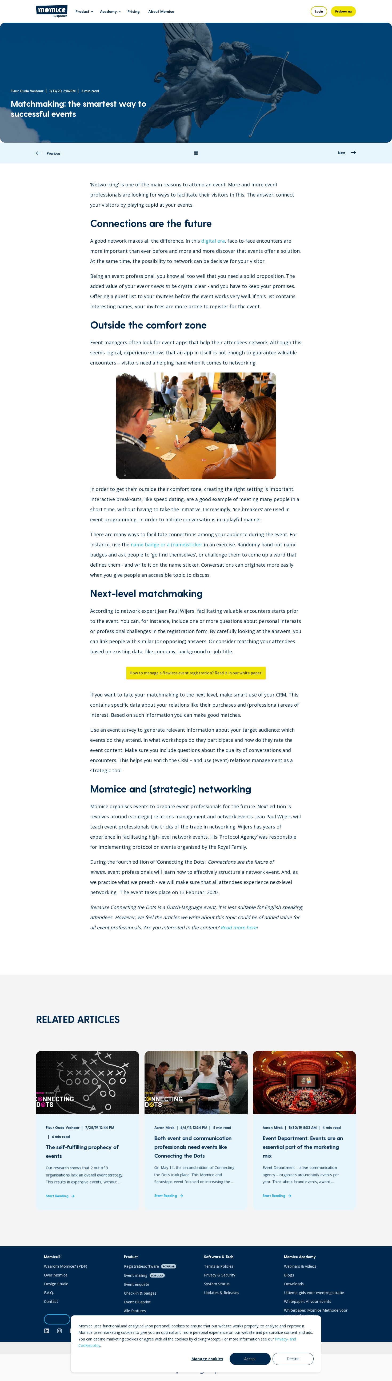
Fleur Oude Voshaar (27, 91)
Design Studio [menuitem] (56, 1283)
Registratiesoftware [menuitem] (149, 1266)
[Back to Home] (51, 14)
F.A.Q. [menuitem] (49, 1292)
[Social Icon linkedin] (48, 1331)
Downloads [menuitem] (294, 1283)
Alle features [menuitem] (135, 1310)
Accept (250, 1358)
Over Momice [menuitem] (55, 1275)
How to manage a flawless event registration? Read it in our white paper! (196, 672)
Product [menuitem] (82, 11)
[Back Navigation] (196, 153)
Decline (293, 1358)
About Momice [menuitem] (161, 11)
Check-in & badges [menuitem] (140, 1293)
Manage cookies (207, 1358)
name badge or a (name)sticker (166, 544)
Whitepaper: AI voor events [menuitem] (307, 1301)
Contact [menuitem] (51, 1301)
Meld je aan (57, 1319)
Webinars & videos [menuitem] (300, 1266)
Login (319, 11)
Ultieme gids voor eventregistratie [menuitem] (314, 1292)
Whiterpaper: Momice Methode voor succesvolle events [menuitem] (315, 1313)
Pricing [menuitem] (133, 11)
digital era (213, 241)
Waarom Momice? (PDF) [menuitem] (65, 1266)
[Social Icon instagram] (59, 1331)
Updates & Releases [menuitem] (221, 1292)
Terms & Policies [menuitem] (218, 1266)
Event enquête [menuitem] (136, 1284)
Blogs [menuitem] (289, 1275)
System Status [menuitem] (217, 1283)
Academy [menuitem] (108, 11)
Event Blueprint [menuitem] (137, 1301)
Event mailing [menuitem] (143, 1275)
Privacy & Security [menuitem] (219, 1275)
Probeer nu (343, 11)
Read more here (239, 927)
